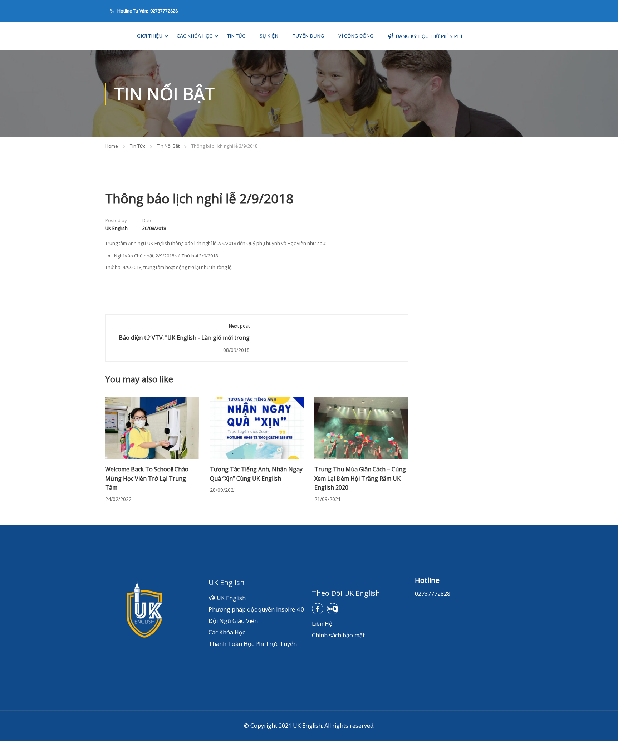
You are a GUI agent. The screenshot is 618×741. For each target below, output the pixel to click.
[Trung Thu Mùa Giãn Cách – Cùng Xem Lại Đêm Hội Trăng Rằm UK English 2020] (361, 427)
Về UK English (227, 598)
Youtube (332, 608)
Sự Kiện (269, 36)
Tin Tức (236, 36)
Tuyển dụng (308, 36)
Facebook (317, 608)
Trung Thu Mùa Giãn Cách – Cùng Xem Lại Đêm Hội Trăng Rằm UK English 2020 (360, 478)
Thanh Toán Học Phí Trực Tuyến (253, 644)
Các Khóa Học (194, 36)
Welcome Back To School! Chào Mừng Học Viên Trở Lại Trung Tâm (146, 478)
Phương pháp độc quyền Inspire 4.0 (256, 609)
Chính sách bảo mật (338, 635)
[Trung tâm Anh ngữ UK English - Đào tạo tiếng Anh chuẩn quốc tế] (116, 36)
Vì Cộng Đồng (355, 36)
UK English (116, 228)
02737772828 (163, 11)
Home (111, 146)
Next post (239, 326)
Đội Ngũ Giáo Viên (233, 621)
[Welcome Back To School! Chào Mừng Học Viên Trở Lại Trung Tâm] (152, 427)
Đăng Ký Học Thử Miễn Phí (429, 36)
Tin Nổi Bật (168, 146)
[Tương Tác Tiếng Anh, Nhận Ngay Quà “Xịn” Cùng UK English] (257, 427)
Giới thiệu (149, 36)
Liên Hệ (322, 624)
